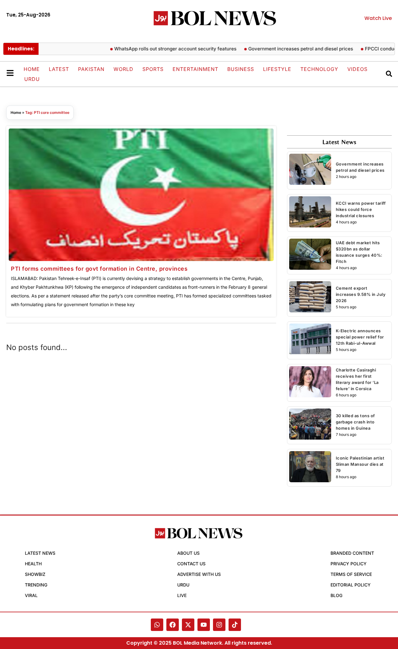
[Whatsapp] (157, 625)
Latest (59, 69)
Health (33, 563)
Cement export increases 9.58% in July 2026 (361, 294)
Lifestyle (277, 69)
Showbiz (35, 574)
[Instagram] (219, 625)
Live (182, 595)
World (123, 69)
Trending (36, 584)
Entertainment (195, 69)
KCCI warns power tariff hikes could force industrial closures (361, 209)
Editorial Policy (351, 584)
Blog (336, 595)
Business (240, 69)
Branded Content (352, 553)
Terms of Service (351, 574)
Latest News (40, 553)
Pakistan (91, 69)
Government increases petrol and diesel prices (289, 49)
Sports (153, 69)
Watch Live (378, 18)
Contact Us (191, 563)
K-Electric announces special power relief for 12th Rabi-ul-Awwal (360, 337)
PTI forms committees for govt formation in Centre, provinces (99, 268)
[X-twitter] (188, 625)
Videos (357, 69)
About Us (188, 553)
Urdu (32, 79)
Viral (31, 595)
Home (32, 69)
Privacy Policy (349, 563)
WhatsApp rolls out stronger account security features (164, 49)
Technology (319, 69)
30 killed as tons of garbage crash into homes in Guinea (355, 422)
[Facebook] (172, 625)
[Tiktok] (235, 625)
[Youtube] (203, 625)
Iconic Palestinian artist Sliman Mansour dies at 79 (360, 464)
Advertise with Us (199, 574)
